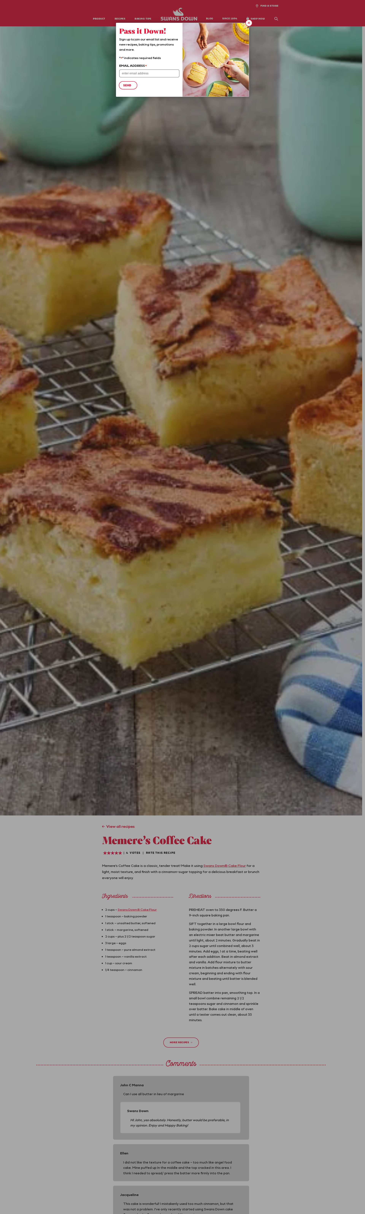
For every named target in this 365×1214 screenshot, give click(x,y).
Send (127, 85)
